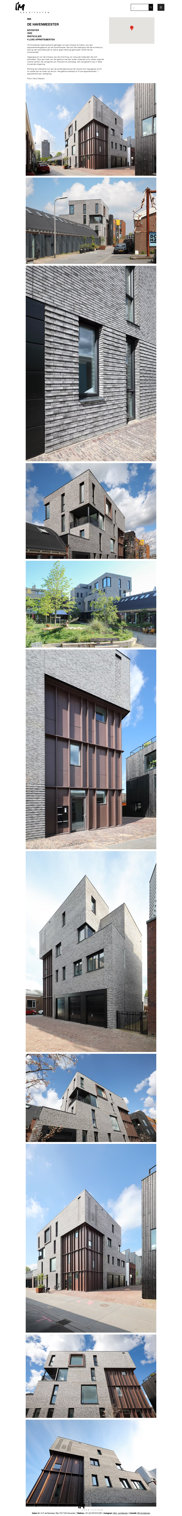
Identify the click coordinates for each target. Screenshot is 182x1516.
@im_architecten (120, 1513)
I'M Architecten (143, 1513)
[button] (160, 7)
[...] (151, 7)
